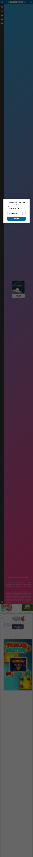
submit (16, 219)
